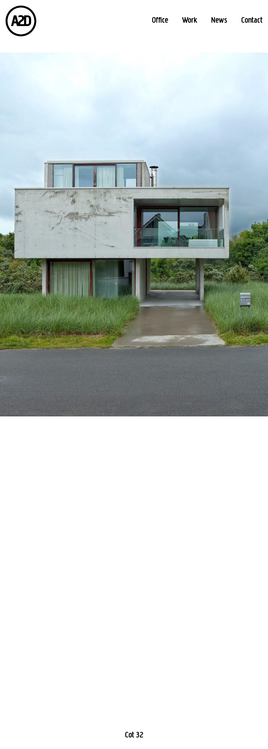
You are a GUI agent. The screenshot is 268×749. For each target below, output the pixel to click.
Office (160, 20)
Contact (251, 20)
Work (189, 20)
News (219, 20)
